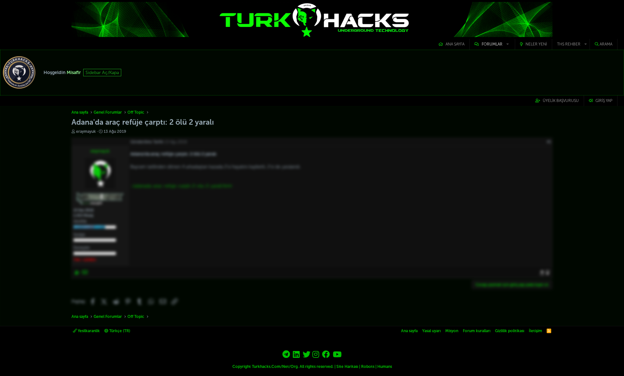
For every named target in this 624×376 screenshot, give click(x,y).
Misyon (451, 331)
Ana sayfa (455, 44)
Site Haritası (347, 366)
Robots (367, 366)
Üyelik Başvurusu (561, 100)
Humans (384, 366)
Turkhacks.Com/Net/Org (275, 366)
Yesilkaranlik (88, 331)
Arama (606, 44)
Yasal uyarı (431, 331)
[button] (492, 44)
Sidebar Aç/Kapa (102, 72)
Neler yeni (536, 44)
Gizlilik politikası (509, 331)
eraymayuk (86, 131)
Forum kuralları (476, 331)
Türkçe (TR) (119, 331)
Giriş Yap (603, 100)
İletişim (535, 331)
